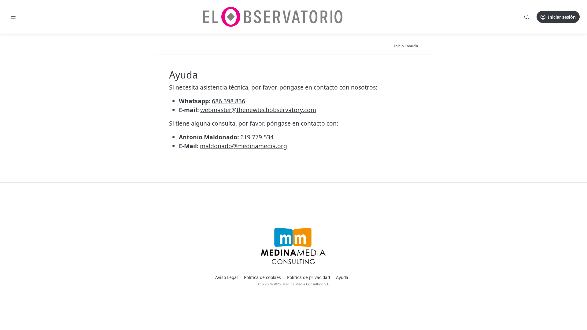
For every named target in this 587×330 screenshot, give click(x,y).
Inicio (399, 46)
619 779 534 (257, 137)
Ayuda (412, 46)
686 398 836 (228, 101)
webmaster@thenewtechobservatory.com (258, 110)
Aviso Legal (226, 277)
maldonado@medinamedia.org (243, 146)
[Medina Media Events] (293, 246)
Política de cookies (262, 277)
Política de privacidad (308, 277)
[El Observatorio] (272, 17)
